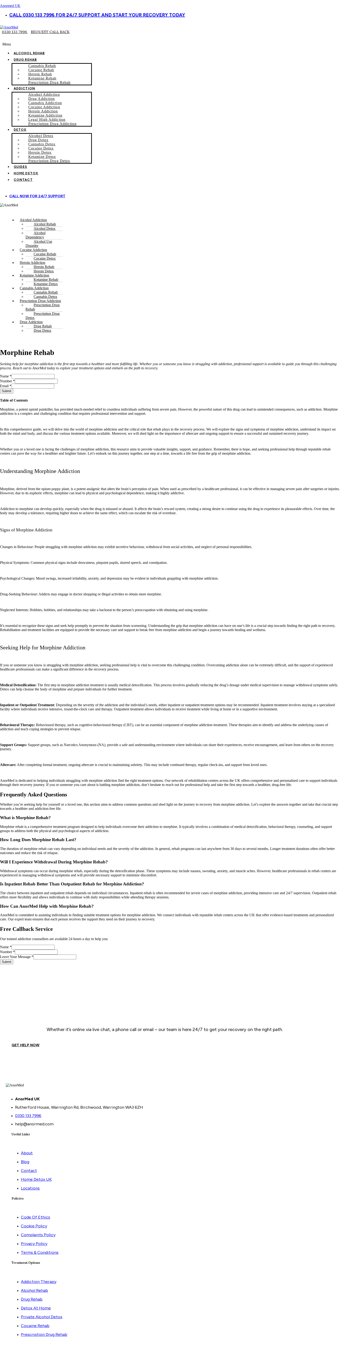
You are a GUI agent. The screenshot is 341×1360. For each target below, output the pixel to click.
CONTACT (23, 180)
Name (6, 376)
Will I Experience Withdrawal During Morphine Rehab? (54, 861)
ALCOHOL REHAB (29, 53)
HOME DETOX (26, 173)
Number (7, 381)
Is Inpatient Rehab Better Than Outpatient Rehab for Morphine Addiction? (72, 883)
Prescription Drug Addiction (52, 124)
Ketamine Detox (42, 157)
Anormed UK (10, 6)
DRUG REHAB (25, 60)
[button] (170, 44)
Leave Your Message (16, 957)
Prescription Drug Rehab (49, 82)
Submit (6, 391)
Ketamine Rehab (42, 78)
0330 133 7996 (15, 31)
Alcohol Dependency (35, 235)
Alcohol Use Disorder (39, 243)
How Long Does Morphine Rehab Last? (38, 839)
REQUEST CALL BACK (50, 31)
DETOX (20, 130)
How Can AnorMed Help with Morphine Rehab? (47, 906)
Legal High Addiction (46, 119)
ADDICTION (24, 88)
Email (5, 386)
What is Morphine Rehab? (25, 817)
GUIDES (20, 167)
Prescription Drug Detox (49, 161)
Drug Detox (42, 330)
